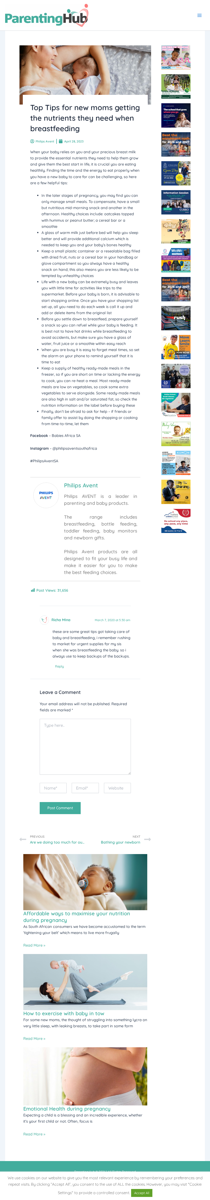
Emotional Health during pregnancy (67, 1108)
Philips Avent (81, 485)
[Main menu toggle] (199, 15)
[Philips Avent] (46, 495)
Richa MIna (60, 620)
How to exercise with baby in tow (63, 1013)
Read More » (34, 945)
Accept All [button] (141, 1193)
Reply (59, 666)
